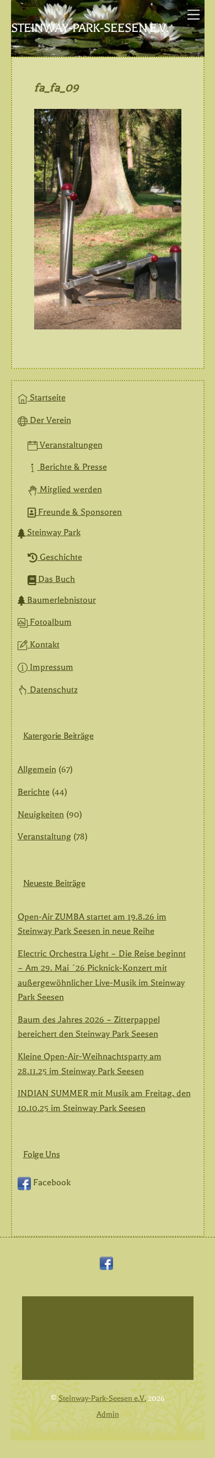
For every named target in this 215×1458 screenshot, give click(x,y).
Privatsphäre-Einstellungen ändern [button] (103, 1338)
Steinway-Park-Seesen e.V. (102, 1398)
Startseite (47, 398)
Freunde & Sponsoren (79, 512)
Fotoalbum (50, 622)
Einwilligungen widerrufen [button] (103, 1367)
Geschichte (59, 557)
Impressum (50, 667)
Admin (107, 1414)
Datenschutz (53, 690)
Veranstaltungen (70, 445)
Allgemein (37, 769)
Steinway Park (52, 532)
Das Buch (55, 579)
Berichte (34, 792)
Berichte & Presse (72, 467)
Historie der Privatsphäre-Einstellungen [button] (103, 1352)
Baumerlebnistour (60, 600)
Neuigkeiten (41, 814)
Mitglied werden (69, 489)
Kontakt (44, 645)
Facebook (51, 1182)
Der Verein (49, 420)
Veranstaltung (44, 836)
